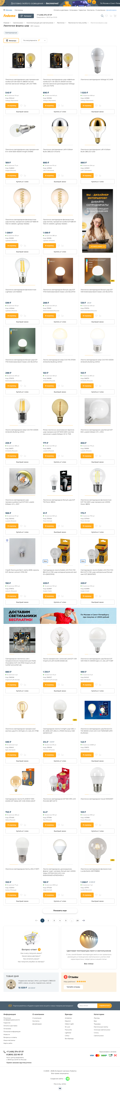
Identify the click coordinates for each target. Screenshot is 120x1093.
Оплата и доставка (61, 10)
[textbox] (34, 40)
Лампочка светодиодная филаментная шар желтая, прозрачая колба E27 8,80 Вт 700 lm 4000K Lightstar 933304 (59, 222)
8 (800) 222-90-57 (14, 1055)
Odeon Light (69, 1024)
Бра (95, 1021)
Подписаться (104, 1005)
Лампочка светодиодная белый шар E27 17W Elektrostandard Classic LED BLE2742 (21, 361)
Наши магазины (9, 1040)
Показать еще (60, 910)
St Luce (67, 1027)
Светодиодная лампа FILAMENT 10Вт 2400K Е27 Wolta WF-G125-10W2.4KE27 (20, 800)
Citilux (67, 1035)
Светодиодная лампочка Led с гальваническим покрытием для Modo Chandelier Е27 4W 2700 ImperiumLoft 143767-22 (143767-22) (20, 662)
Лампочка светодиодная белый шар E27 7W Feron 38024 (59, 501)
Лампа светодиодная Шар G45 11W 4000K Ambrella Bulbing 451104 (97, 361)
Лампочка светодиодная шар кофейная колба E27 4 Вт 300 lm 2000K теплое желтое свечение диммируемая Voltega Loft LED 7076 (59, 83)
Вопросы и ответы (10, 1037)
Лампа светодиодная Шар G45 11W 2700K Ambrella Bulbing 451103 (59, 361)
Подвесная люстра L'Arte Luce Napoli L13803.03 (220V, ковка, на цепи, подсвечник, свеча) (36, 982)
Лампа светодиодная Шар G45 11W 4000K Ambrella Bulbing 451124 (21, 431)
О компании (100, 10)
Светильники (99, 1035)
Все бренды (69, 1038)
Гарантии (82, 10)
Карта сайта (8, 1043)
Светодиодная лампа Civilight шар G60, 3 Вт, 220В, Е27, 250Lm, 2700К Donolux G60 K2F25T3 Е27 (59, 731)
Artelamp (68, 1018)
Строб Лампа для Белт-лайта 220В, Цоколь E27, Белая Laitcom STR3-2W (22, 571)
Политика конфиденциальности (12, 1019)
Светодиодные (11, 33)
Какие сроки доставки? (31, 956)
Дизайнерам (111, 10)
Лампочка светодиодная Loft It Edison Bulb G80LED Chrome (58, 150)
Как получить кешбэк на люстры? (31, 962)
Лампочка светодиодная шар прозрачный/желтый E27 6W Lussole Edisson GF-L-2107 (19, 502)
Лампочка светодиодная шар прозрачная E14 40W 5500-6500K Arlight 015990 (22, 150)
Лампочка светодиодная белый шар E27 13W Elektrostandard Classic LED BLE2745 (97, 291)
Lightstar (68, 1033)
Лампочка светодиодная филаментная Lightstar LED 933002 (20, 291)
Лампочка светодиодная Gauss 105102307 (97, 799)
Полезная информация (12, 1031)
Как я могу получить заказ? (31, 953)
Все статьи (88, 964)
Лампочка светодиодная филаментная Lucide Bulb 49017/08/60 (96, 870)
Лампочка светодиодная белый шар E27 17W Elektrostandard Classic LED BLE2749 (59, 291)
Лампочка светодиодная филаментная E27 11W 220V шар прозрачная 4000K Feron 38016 (96, 502)
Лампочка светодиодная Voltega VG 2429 (97, 79)
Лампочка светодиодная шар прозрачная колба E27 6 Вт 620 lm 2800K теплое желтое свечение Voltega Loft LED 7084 (22, 82)
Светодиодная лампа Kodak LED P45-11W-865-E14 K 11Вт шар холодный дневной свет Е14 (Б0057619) (60, 572)
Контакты (91, 10)
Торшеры (97, 1024)
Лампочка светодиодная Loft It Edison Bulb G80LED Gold (96, 150)
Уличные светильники (102, 1030)
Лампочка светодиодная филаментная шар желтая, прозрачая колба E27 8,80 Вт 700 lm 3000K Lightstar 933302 (21, 222)
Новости (7, 1034)
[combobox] (34, 40)
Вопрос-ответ (29, 949)
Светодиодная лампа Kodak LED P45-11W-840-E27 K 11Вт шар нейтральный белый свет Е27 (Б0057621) (97, 572)
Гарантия (7, 1023)
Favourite (68, 1030)
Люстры (97, 1018)
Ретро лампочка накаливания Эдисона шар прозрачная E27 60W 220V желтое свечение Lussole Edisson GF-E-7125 (58, 432)
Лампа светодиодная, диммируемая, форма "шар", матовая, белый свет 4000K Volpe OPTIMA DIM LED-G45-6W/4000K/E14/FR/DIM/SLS (59, 872)
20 (78, 920)
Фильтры (12, 41)
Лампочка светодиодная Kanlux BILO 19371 (22, 869)
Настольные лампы (101, 1027)
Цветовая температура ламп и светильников (89, 951)
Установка (73, 10)
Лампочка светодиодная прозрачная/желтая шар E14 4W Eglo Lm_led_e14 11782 (22, 730)
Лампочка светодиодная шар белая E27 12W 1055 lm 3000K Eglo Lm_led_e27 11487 (97, 660)
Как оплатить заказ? (31, 959)
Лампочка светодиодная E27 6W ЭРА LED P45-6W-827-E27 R (59, 800)
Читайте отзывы (73, 987)
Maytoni (68, 1021)
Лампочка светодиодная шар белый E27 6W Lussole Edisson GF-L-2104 (97, 431)
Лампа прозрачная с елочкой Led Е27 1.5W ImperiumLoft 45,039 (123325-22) (60, 660)
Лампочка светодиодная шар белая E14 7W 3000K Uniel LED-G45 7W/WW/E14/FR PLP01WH (96, 731)
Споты (96, 1033)
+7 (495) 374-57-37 (44, 15)
